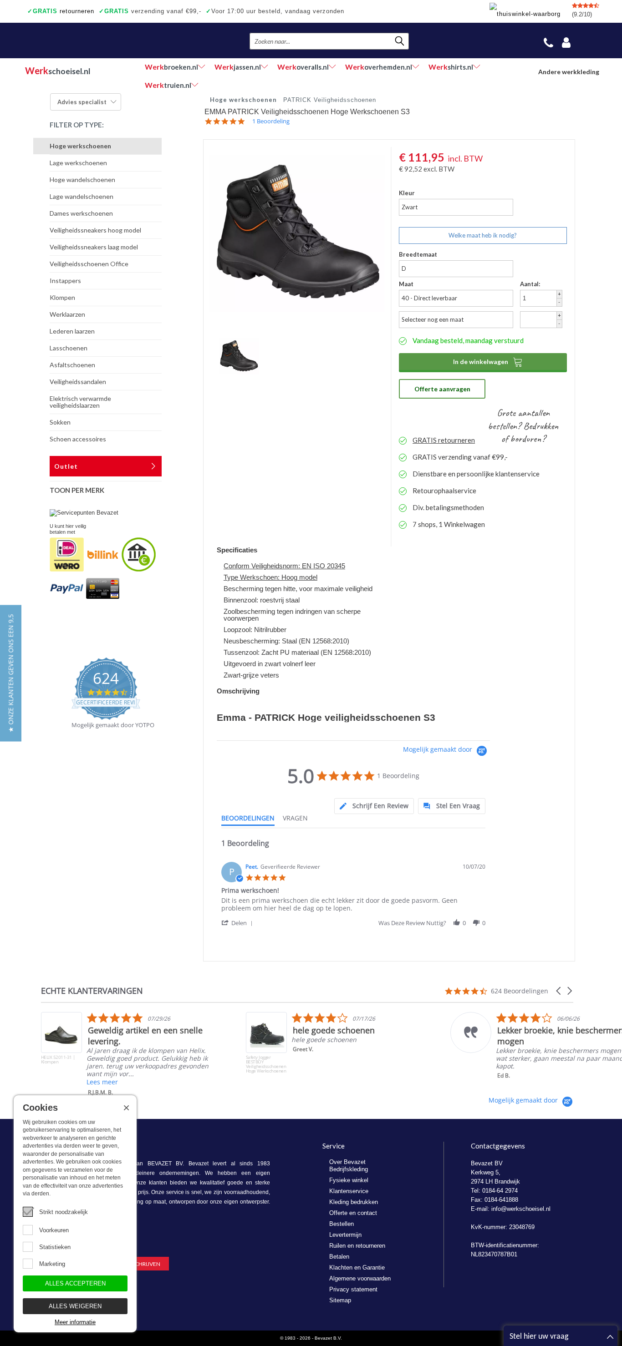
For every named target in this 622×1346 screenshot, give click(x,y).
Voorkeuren (54, 1230)
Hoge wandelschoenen (82, 179)
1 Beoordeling (271, 121)
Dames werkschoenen (81, 213)
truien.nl (168, 85)
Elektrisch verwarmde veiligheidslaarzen (80, 402)
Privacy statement (353, 1289)
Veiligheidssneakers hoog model (95, 230)
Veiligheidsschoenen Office (89, 264)
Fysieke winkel (348, 1180)
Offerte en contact (353, 1212)
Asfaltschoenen (72, 365)
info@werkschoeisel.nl (521, 1208)
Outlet (66, 466)
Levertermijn (345, 1234)
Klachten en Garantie (357, 1267)
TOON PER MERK (77, 490)
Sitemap (340, 1300)
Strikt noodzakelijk (63, 1212)
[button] (238, 922)
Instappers (65, 280)
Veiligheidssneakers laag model (94, 247)
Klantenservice (348, 1191)
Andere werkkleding (568, 72)
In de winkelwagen (488, 362)
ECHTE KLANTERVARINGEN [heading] (92, 991)
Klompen (62, 297)
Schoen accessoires (78, 439)
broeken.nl (171, 66)
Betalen (339, 1256)
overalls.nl (303, 66)
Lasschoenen (68, 348)
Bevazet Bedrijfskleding (81, 40)
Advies (82, 102)
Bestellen (341, 1223)
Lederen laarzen (72, 331)
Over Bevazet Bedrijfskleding (348, 1166)
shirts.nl (450, 66)
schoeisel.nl (57, 70)
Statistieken (55, 1247)
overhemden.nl (378, 66)
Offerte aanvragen (442, 389)
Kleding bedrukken (353, 1202)
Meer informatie (75, 1322)
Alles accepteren (75, 1283)
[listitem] (132, 1054)
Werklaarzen (67, 314)
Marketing (52, 1263)
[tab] (374, 806)
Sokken (60, 422)
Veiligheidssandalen (78, 381)
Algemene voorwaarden (360, 1278)
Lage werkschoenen (78, 163)
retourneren (60, 11)
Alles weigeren (75, 1306)
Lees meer (102, 1082)
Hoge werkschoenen (80, 146)
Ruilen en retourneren (357, 1245)
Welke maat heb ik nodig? (483, 235)
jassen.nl (237, 66)
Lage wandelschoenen (81, 196)
